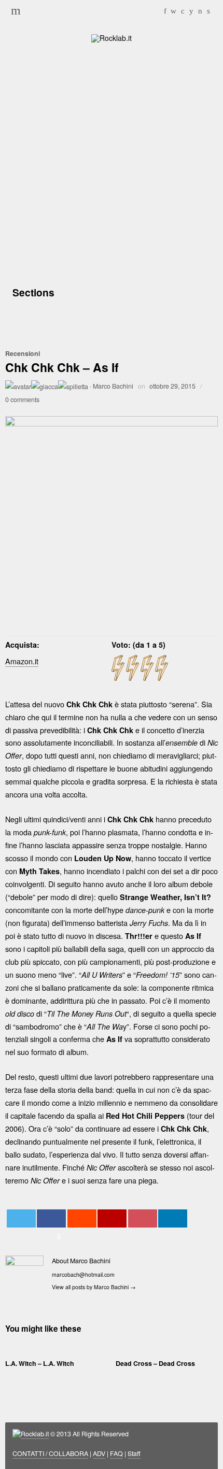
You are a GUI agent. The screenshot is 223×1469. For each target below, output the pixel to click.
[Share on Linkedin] (172, 1218)
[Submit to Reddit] (81, 1218)
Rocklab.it (35, 1433)
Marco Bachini (113, 386)
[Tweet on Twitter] (21, 1218)
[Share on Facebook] (51, 1218)
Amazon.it (21, 660)
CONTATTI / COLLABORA (50, 1453)
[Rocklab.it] (111, 37)
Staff (134, 1453)
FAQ (116, 1453)
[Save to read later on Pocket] (142, 1218)
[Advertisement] (111, 162)
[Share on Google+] (112, 1218)
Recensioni (22, 353)
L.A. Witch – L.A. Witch (39, 1363)
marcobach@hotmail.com (83, 1274)
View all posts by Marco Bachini (94, 1287)
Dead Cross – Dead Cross (155, 1363)
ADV (99, 1453)
